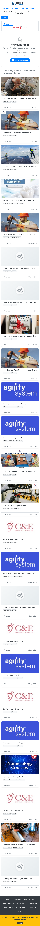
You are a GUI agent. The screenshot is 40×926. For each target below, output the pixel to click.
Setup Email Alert (21, 60)
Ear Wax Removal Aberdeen (13, 539)
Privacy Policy (8, 904)
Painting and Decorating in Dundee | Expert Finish (21, 879)
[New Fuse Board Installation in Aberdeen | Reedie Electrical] (20, 324)
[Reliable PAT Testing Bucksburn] (20, 493)
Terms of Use (29, 900)
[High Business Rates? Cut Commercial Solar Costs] (20, 358)
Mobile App (20, 907)
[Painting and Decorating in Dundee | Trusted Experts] (20, 256)
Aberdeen (5, 8)
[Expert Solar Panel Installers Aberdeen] (20, 120)
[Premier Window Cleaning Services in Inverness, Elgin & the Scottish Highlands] (20, 154)
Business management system (14, 743)
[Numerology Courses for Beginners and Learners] (20, 764)
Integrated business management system (18, 573)
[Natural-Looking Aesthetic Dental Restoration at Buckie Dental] (20, 188)
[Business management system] (20, 730)
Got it (20, 923)
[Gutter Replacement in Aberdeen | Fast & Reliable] (20, 595)
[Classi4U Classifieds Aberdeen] (18, 3)
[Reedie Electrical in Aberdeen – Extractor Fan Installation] (20, 832)
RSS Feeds (20, 904)
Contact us (32, 907)
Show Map (9, 24)
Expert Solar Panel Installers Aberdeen (17, 133)
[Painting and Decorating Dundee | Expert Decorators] (20, 290)
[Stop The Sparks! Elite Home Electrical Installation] (20, 86)
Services (15, 8)
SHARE (26, 28)
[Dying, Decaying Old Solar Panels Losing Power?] (20, 222)
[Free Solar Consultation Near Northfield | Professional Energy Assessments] (20, 459)
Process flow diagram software (14, 404)
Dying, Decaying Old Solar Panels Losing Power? (21, 234)
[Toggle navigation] (35, 3)
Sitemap (20, 911)
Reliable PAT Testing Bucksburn (14, 506)
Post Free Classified (13, 900)
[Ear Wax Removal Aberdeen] (20, 527)
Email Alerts (8, 907)
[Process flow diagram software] (20, 391)
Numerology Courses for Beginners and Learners (21, 777)
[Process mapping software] (20, 663)
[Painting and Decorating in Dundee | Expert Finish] (20, 866)
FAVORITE (16, 28)
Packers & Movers (28, 8)
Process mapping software (13, 675)
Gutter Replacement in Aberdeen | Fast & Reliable (21, 607)
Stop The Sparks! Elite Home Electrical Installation (21, 99)
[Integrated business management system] (20, 561)
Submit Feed (32, 904)
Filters (5, 18)
